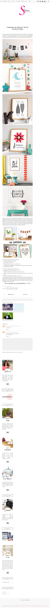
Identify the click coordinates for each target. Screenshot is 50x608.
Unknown (7, 326)
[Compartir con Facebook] (7, 288)
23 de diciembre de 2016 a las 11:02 (15, 326)
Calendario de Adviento (8, 286)
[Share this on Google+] (13, 288)
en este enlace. (18, 275)
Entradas (4, 592)
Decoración (18, 1)
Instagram (14, 270)
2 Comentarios (17, 30)
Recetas (13, 1)
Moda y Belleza (5, 1)
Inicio (1, 1)
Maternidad (22, 1)
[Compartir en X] (10, 288)
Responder (7, 329)
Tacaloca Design (20, 35)
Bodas (9, 1)
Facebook (18, 270)
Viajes (29, 1)
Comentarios (5, 593)
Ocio (25, 1)
